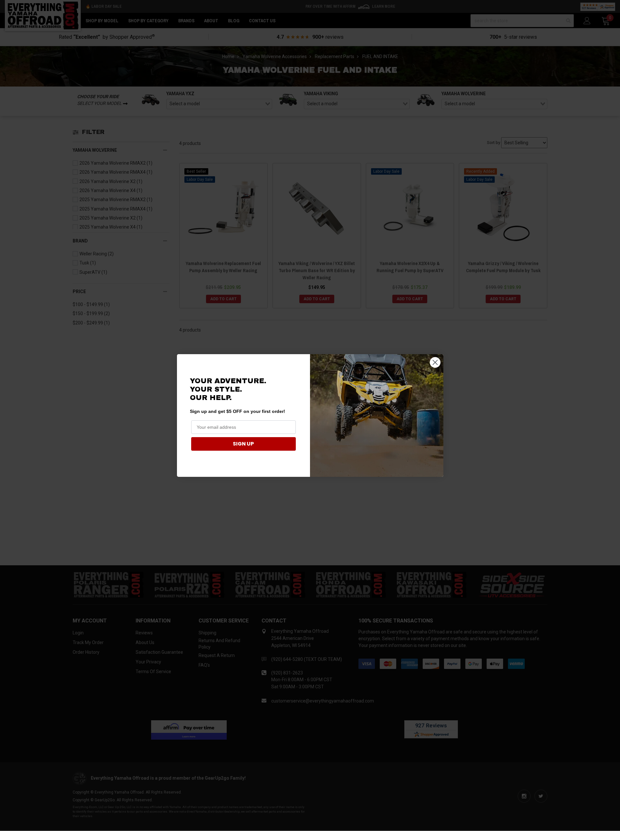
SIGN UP (243, 443)
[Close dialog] (435, 362)
